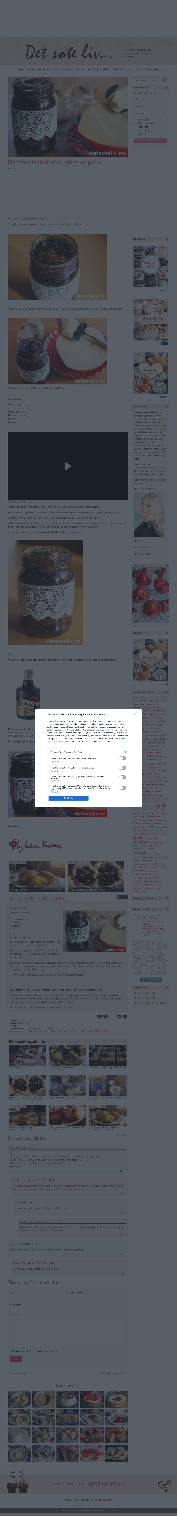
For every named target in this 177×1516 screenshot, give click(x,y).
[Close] (136, 714)
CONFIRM (68, 798)
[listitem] (88, 752)
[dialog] (88, 758)
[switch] (122, 758)
